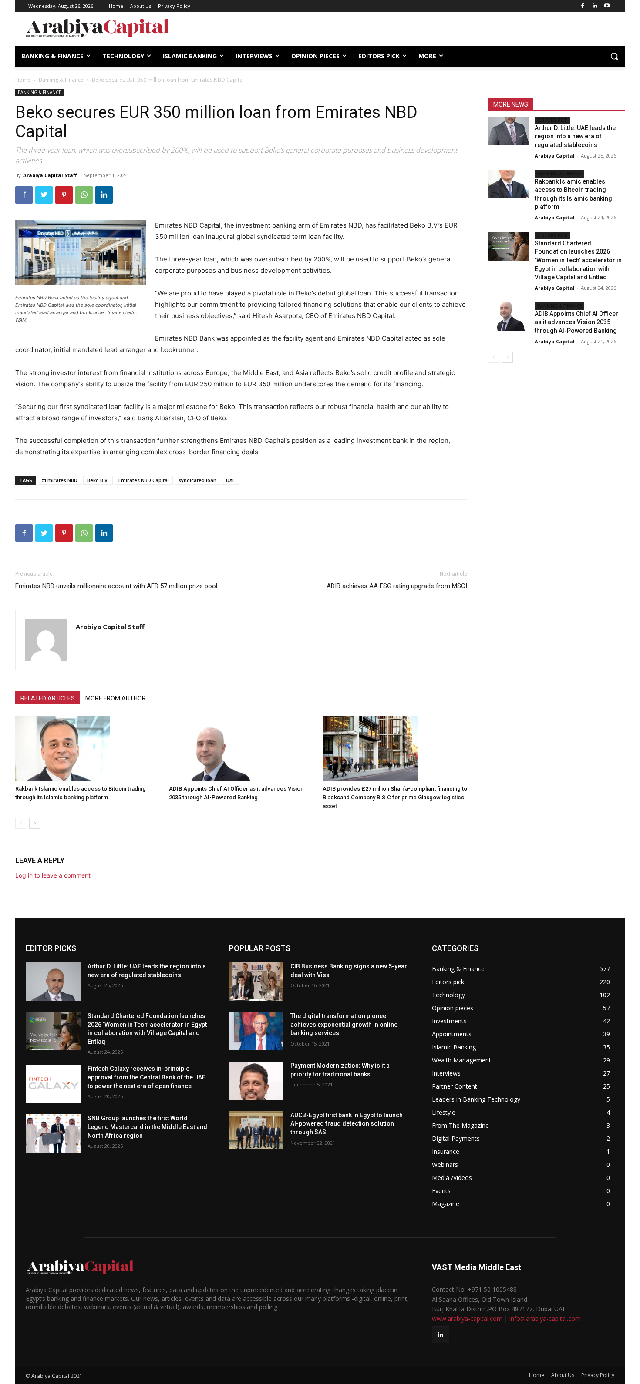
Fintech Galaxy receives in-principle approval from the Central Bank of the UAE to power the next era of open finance (146, 1077)
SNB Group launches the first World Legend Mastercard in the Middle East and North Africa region (147, 1127)
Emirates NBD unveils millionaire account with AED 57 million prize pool (116, 586)
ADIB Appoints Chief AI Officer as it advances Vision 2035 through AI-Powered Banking (576, 322)
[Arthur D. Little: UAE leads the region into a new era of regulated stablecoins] (508, 131)
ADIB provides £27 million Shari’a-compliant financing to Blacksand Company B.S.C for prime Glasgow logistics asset (395, 797)
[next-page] (34, 823)
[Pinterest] (64, 195)
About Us (562, 1375)
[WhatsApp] (84, 195)
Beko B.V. (98, 480)
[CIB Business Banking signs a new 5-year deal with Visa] (256, 981)
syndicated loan (197, 480)
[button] (614, 56)
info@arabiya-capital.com (545, 1318)
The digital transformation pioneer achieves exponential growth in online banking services (343, 1024)
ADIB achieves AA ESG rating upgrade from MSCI (397, 586)
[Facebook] (583, 6)
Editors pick (552, 120)
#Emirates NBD (59, 480)
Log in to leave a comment (53, 875)
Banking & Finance (61, 80)
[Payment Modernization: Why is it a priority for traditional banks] (256, 1081)
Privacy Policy (597, 1375)
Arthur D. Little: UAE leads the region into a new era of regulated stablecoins (575, 136)
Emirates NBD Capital (143, 480)
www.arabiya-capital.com (467, 1318)
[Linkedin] (594, 6)
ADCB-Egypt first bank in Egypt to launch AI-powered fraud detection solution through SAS (346, 1124)
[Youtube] (607, 6)
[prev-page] (20, 823)
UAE (230, 480)
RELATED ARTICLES (47, 698)
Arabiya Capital (555, 155)
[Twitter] (44, 195)
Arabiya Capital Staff (50, 175)
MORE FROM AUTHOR (115, 698)
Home (22, 80)
